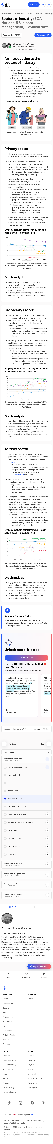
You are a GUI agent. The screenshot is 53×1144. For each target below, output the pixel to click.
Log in (30, 999)
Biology (31, 1056)
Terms (5, 1078)
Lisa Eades (29, 46)
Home (5, 999)
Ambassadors (8, 1017)
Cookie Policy (8, 1087)
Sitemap (6, 1044)
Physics (31, 1065)
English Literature (35, 1078)
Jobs (5, 1074)
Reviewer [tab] (40, 907)
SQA (30, 13)
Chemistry (32, 1060)
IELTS (5, 1012)
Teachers (6, 1008)
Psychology (33, 1083)
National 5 (6, 13)
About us (6, 1056)
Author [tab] (15, 907)
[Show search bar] (43, 4)
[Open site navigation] (49, 4)
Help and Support (10, 1092)
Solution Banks (9, 1035)
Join (4, 1026)
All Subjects (32, 1087)
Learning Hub (8, 1003)
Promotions (8, 1069)
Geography (32, 1074)
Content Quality (9, 1065)
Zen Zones (7, 1039)
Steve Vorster (28, 44)
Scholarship (8, 1021)
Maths (30, 1069)
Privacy (6, 1083)
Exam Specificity (9, 1060)
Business (19, 13)
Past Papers (7, 1030)
